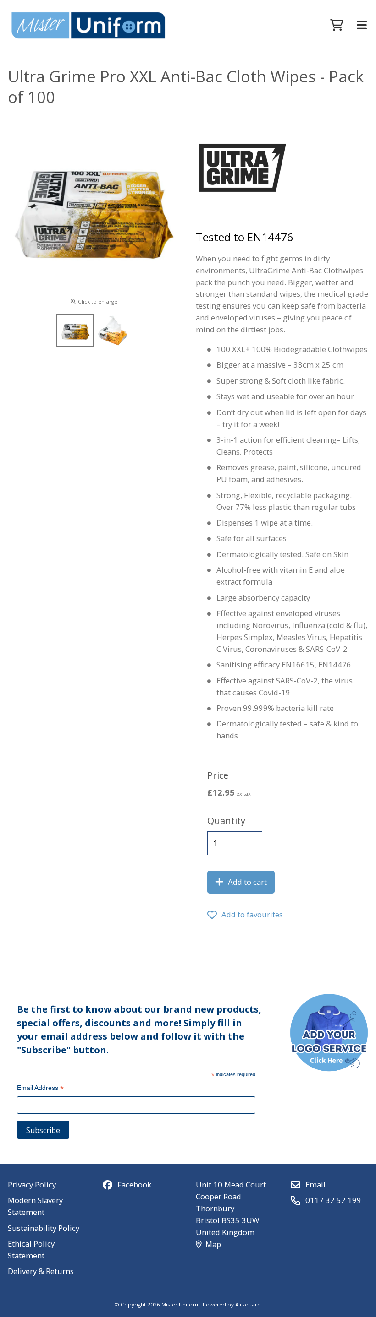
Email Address (40, 1089)
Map (213, 1244)
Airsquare (247, 1304)
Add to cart (247, 882)
